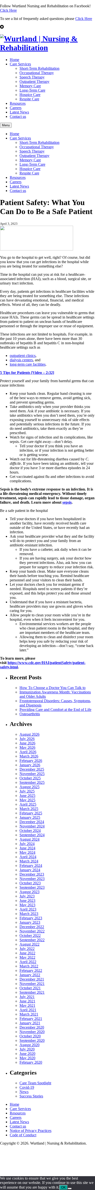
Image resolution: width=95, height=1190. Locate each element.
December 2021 (31, 979)
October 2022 (30, 935)
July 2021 (27, 997)
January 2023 (29, 922)
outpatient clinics (23, 356)
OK (63, 1187)
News (23, 1092)
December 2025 (31, 769)
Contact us (18, 116)
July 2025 (27, 791)
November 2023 (32, 879)
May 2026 (27, 747)
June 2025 (27, 795)
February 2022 (30, 970)
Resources (18, 103)
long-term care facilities (28, 364)
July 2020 (27, 1049)
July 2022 (27, 949)
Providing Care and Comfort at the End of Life (55, 709)
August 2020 (29, 1045)
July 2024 (27, 844)
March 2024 (28, 861)
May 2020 (27, 1058)
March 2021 (28, 1014)
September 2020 (32, 1040)
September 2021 (32, 992)
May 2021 (27, 1005)
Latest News (19, 112)
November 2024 (32, 826)
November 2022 (32, 931)
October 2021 (30, 988)
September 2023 (32, 887)
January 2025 (29, 817)
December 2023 (31, 874)
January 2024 (29, 870)
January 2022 (29, 975)
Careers (15, 108)
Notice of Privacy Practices (30, 1131)
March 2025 (28, 809)
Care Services (20, 64)
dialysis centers (21, 360)
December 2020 (31, 1027)
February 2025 (30, 813)
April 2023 (27, 909)
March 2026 (28, 756)
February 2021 (30, 1019)
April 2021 (27, 1010)
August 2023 (29, 892)
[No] (70, 1188)
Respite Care (29, 99)
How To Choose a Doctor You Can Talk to (52, 688)
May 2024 (27, 852)
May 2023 (27, 905)
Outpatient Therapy (34, 81)
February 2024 (30, 865)
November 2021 (32, 984)
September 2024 (32, 835)
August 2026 (29, 734)
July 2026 (27, 739)
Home (14, 60)
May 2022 (27, 957)
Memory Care (30, 86)
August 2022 (29, 944)
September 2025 (32, 782)
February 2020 (30, 1062)
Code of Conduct (23, 1135)
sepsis (67, 502)
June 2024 (27, 848)
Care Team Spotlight (35, 1083)
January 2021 (29, 1023)
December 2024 (31, 822)
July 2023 (27, 896)
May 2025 (27, 800)
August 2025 (29, 787)
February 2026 (30, 761)
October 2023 (30, 883)
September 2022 (32, 940)
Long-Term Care (32, 90)
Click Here (8, 10)
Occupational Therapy (36, 73)
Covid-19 (26, 1087)
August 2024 (29, 839)
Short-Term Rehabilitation (39, 68)
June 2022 (27, 953)
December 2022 (31, 927)
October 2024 (30, 830)
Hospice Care (29, 95)
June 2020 (27, 1054)
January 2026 (29, 765)
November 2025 (32, 774)
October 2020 (30, 1036)
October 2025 (30, 778)
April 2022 (27, 962)
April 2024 (27, 857)
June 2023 (27, 900)
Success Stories (31, 1096)
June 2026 (27, 743)
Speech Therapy (32, 77)
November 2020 (32, 1032)
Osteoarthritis (29, 714)
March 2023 (28, 914)
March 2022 (28, 966)
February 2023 (30, 918)
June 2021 (27, 1001)
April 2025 (27, 804)
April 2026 (27, 752)
